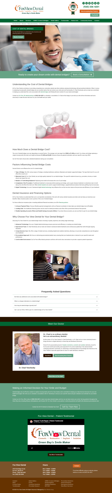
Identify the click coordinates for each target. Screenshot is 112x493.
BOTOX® (47, 486)
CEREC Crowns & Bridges (52, 481)
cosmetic (75, 345)
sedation (83, 345)
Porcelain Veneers (34, 486)
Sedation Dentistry (50, 484)
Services (24, 23)
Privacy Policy (17, 484)
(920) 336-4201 (91, 6)
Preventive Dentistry (67, 481)
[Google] (86, 3)
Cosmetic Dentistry (34, 484)
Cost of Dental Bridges (53, 23)
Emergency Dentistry (67, 484)
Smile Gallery (32, 481)
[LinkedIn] (89, 3)
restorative (70, 345)
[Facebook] (98, 3)
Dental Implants (49, 482)
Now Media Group (49, 489)
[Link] (29, 9)
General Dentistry (66, 482)
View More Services (67, 486)
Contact (15, 481)
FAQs (14, 482)
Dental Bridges (42, 23)
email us (75, 472)
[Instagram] (83, 3)
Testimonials (16, 486)
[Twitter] (95, 3)
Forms (30, 482)
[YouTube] (92, 3)
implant (65, 345)
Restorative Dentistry (33, 23)
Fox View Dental (16, 23)
